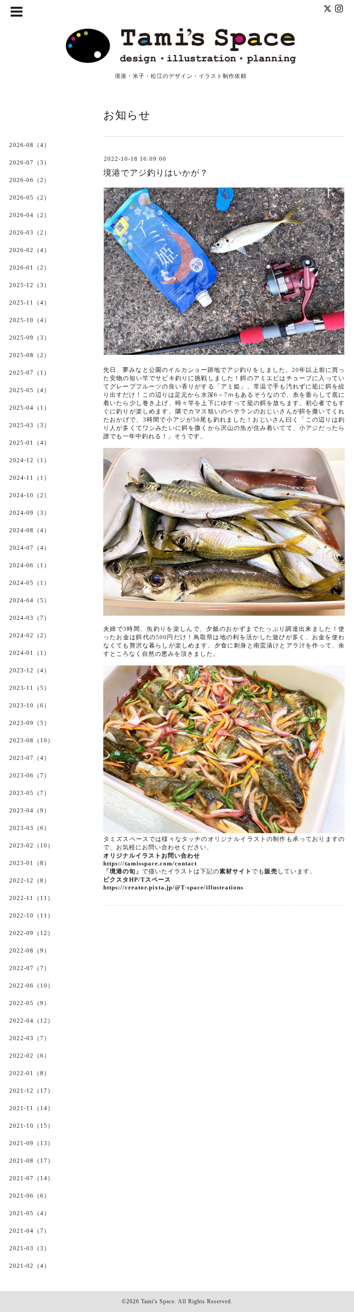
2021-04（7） (29, 1230)
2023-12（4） (29, 670)
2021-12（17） (31, 1090)
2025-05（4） (29, 390)
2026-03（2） (29, 232)
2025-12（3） (29, 285)
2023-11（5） (29, 687)
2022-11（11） (31, 897)
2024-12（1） (29, 460)
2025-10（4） (29, 320)
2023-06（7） (29, 775)
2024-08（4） (29, 530)
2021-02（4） (29, 1265)
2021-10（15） (31, 1125)
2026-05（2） (29, 197)
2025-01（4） (29, 442)
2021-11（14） (31, 1108)
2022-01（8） (29, 1073)
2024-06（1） (29, 565)
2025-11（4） (29, 302)
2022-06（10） (31, 985)
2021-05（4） (29, 1213)
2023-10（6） (29, 705)
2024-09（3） (29, 512)
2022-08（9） (29, 950)
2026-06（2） (29, 180)
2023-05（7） (29, 792)
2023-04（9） (29, 810)
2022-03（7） (29, 1038)
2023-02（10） (31, 845)
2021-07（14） (31, 1178)
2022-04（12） (31, 1020)
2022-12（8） (29, 880)
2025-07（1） (29, 372)
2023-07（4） (29, 757)
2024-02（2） (29, 635)
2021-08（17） (31, 1160)
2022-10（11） (31, 915)
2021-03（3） (29, 1248)
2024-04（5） (29, 600)
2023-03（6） (29, 827)
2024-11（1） (29, 477)
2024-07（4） (29, 547)
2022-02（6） (29, 1055)
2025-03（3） (29, 425)
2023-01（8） (29, 862)
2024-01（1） (29, 652)
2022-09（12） (31, 933)
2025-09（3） (29, 337)
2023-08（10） (31, 740)
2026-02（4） (29, 250)
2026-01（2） (29, 267)
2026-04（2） (29, 215)
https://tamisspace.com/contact (150, 863)
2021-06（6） (29, 1195)
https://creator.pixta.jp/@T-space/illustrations (173, 887)
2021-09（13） (31, 1143)
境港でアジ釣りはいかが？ (155, 172)
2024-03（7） (29, 617)
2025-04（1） (29, 407)
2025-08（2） (29, 355)
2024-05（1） (29, 582)
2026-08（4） (29, 144)
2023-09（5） (29, 722)
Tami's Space (158, 1301)
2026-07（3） (29, 162)
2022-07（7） (29, 968)
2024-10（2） (29, 495)
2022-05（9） (29, 1003)
